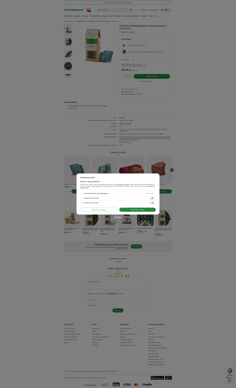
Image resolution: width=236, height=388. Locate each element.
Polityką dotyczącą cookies (122, 184)
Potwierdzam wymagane (99, 209)
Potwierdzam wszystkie (137, 209)
